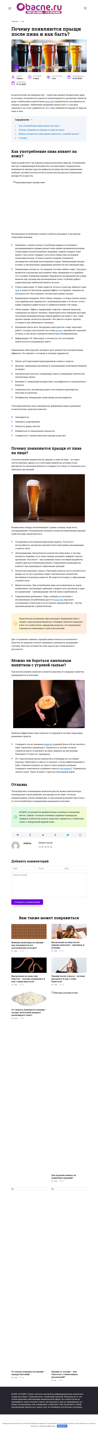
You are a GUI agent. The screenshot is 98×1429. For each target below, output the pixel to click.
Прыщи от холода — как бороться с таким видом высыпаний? (64, 1374)
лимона (48, 744)
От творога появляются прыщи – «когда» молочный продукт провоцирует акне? (28, 1012)
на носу (59, 330)
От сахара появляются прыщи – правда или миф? (28, 1372)
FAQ (16, 67)
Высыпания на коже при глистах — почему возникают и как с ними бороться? (28, 979)
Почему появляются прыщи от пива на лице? (41, 130)
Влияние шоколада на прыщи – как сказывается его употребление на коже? (28, 945)
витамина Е (66, 768)
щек (17, 290)
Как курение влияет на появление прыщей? (63, 1176)
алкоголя (49, 101)
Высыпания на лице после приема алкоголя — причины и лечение (67, 945)
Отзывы (23, 138)
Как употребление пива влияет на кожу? (39, 125)
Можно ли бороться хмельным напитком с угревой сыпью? (49, 134)
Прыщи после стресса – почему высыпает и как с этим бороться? (68, 979)
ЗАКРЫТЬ (62, 1426)
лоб (46, 255)
